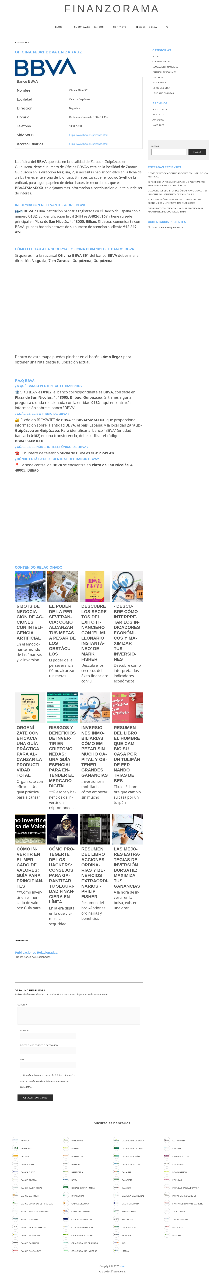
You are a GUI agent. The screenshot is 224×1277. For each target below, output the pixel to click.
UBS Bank (177, 1227)
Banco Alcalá (29, 1180)
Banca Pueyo (28, 1172)
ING (123, 1243)
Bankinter (77, 1156)
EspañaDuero (129, 1212)
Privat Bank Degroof (184, 1196)
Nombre (24, 1031)
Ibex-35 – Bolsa (146, 27)
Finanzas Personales (164, 72)
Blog (59, 27)
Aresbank (26, 1149)
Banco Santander (31, 1251)
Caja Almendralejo (82, 1219)
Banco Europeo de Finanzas (37, 1204)
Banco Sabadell (30, 1243)
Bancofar (77, 1141)
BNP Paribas (78, 1196)
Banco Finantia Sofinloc (35, 1212)
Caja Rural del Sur (132, 1149)
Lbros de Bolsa (161, 88)
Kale (122, 1266)
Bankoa (75, 1164)
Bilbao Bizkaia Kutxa (83, 1188)
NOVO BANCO (179, 1172)
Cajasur (126, 1188)
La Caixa (176, 1149)
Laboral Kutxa (180, 1156)
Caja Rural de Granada (84, 1243)
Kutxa (125, 1251)
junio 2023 (158, 120)
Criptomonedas (161, 62)
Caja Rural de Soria (133, 1141)
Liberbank (178, 1164)
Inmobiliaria (159, 83)
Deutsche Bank (130, 1204)
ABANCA (25, 1141)
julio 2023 (158, 115)
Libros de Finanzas (163, 93)
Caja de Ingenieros (82, 1227)
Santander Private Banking (187, 1204)
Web (22, 1060)
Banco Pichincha (30, 1235)
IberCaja (126, 1235)
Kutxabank (178, 1141)
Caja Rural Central (82, 1235)
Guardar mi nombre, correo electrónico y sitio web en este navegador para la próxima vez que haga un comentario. (48, 1081)
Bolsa (155, 56)
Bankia (75, 1149)
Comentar (23, 1005)
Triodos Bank (180, 1219)
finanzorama (112, 9)
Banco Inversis (29, 1219)
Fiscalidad (158, 77)
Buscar (155, 146)
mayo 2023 (158, 125)
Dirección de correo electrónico (39, 1045)
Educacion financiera (165, 67)
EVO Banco (128, 1219)
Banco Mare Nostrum (33, 1227)
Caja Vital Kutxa (131, 1164)
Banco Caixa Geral (31, 1188)
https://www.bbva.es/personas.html (88, 135)
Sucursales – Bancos (89, 27)
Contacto (120, 27)
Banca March (28, 1164)
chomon (25, 941)
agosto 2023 (159, 109)
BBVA (74, 1180)
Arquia (25, 1156)
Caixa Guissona (80, 1204)
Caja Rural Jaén (131, 1156)
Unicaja (176, 1235)
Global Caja (129, 1227)
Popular (177, 1180)
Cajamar (127, 1172)
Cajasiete (127, 1180)
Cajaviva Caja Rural (133, 1196)
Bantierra (77, 1172)
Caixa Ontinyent (80, 1212)
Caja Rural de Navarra (84, 1251)
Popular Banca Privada (185, 1188)
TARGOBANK (178, 1212)
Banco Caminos (30, 1196)
